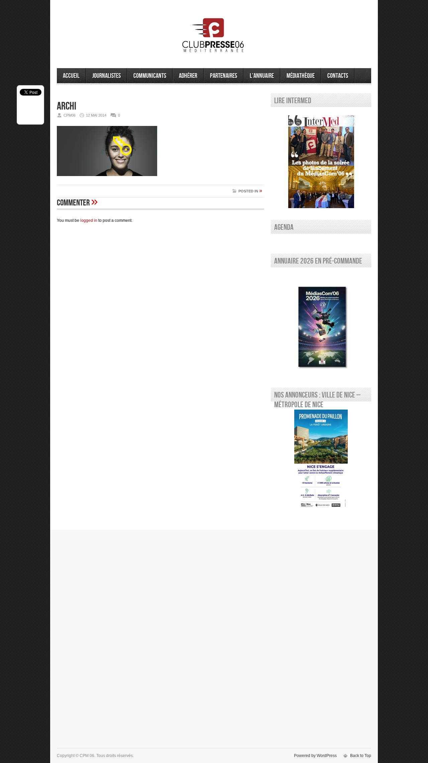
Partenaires (223, 76)
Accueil (71, 76)
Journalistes (106, 76)
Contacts (337, 76)
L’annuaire (262, 76)
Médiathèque (301, 76)
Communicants (149, 76)
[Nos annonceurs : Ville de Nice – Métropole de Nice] (321, 460)
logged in (88, 220)
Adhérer (188, 76)
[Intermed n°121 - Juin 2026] (321, 161)
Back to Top (360, 755)
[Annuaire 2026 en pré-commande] (321, 326)
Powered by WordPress (315, 755)
